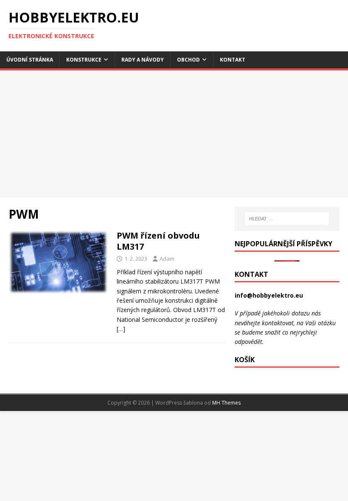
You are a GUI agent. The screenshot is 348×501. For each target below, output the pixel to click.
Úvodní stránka (29, 59)
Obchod (188, 59)
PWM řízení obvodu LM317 (158, 241)
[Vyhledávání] (287, 218)
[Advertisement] (174, 134)
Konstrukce (83, 59)
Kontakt (232, 59)
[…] (121, 329)
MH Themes (226, 402)
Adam (167, 258)
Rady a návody (142, 59)
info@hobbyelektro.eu (269, 295)
